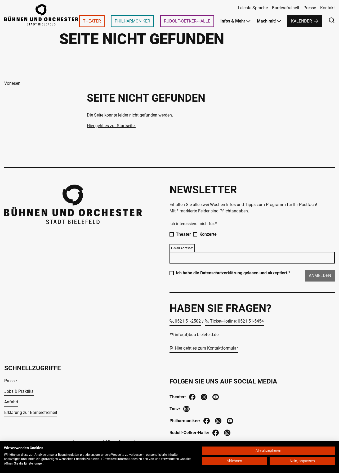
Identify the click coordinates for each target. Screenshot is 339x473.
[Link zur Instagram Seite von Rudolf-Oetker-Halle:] (227, 432)
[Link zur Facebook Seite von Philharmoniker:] (206, 420)
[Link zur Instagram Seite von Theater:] (203, 396)
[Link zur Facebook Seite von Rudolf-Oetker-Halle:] (215, 432)
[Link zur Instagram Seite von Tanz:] (186, 408)
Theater (183, 234)
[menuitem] (92, 21)
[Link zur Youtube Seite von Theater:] (215, 396)
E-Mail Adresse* (182, 248)
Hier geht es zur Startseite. (111, 125)
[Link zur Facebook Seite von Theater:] (192, 396)
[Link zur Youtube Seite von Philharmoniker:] (229, 420)
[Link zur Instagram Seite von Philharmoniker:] (218, 420)
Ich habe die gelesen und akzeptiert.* (233, 272)
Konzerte (208, 234)
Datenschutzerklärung (221, 272)
